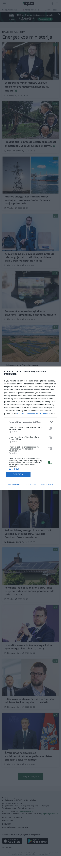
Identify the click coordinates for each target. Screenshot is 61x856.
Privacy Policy (46, 484)
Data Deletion (14, 484)
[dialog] (30, 428)
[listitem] (30, 422)
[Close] (55, 372)
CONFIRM (18, 474)
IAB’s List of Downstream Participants (34, 413)
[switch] (50, 428)
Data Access (30, 484)
